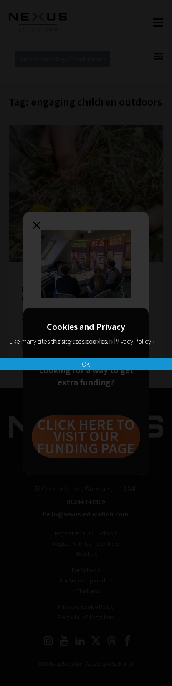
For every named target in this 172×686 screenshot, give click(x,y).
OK (86, 364)
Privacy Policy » (134, 341)
